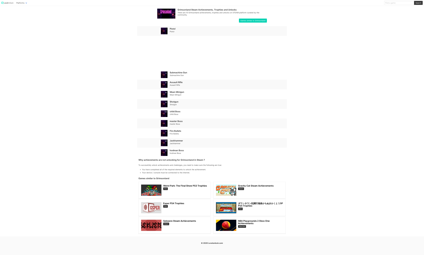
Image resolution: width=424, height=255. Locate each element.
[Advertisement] (204, 52)
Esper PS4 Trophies (173, 203)
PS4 (165, 206)
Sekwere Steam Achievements (179, 221)
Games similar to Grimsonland (252, 20)
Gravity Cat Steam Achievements (256, 185)
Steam (166, 224)
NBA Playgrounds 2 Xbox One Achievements (254, 222)
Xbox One (242, 226)
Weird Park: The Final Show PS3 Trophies (185, 185)
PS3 (165, 189)
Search (418, 3)
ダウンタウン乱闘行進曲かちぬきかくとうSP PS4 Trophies (260, 204)
